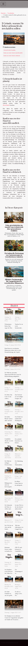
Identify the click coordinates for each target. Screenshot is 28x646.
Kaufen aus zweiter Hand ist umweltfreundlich (13, 53)
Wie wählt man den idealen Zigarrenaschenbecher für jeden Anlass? (15, 365)
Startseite (3, 13)
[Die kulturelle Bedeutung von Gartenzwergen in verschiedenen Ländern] (14, 245)
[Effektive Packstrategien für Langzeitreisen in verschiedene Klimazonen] (14, 271)
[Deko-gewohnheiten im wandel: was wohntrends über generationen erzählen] (14, 217)
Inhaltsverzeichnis (9, 47)
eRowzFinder (6, 105)
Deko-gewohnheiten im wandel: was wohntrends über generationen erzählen (14, 228)
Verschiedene (10, 13)
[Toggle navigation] (3, 4)
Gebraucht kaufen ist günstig (9, 50)
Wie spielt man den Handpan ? (14, 606)
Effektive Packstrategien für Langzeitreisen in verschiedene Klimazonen (14, 281)
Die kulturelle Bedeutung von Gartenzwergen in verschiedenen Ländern (14, 255)
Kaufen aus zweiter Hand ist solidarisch (12, 56)
